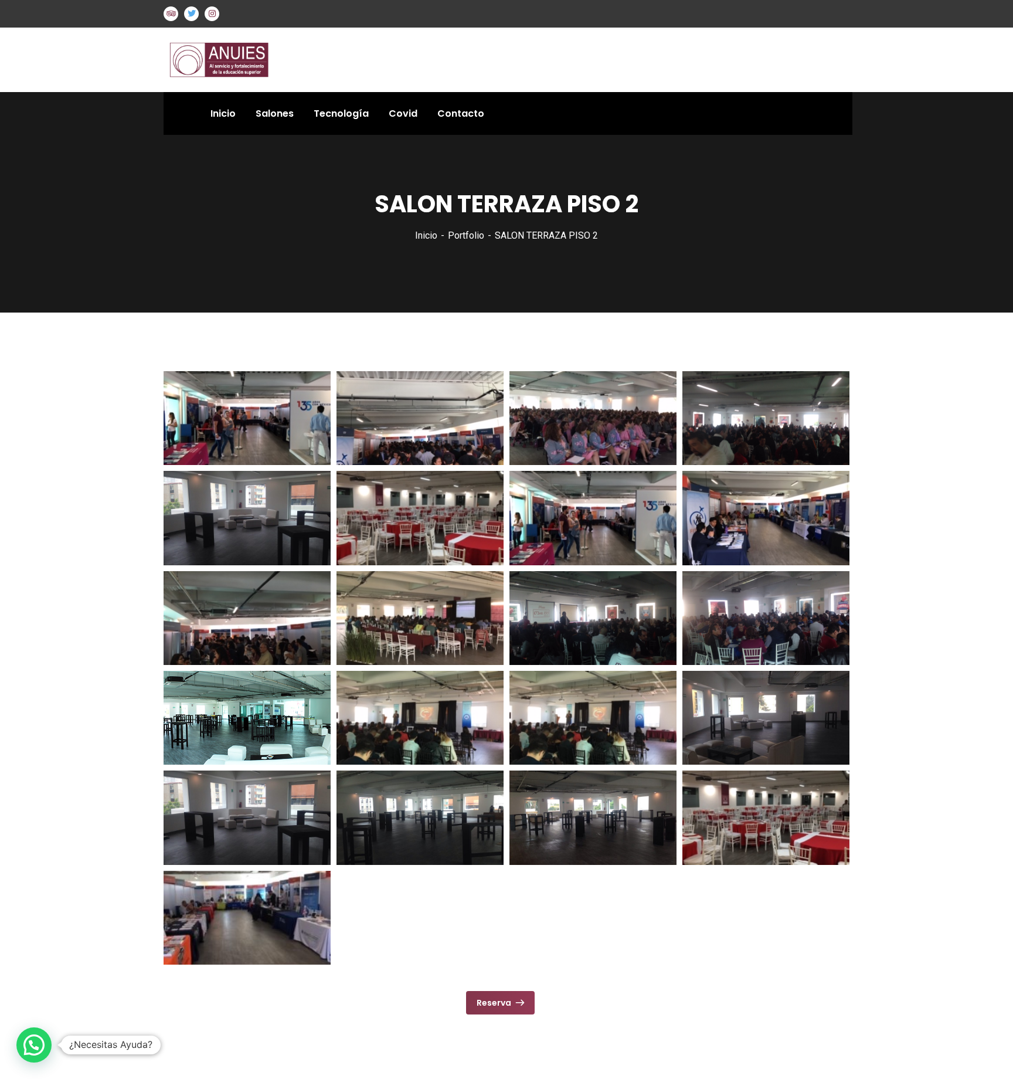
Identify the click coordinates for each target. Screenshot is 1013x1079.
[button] (34, 1045)
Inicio (426, 235)
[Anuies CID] (230, 59)
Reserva (494, 1003)
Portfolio (466, 235)
